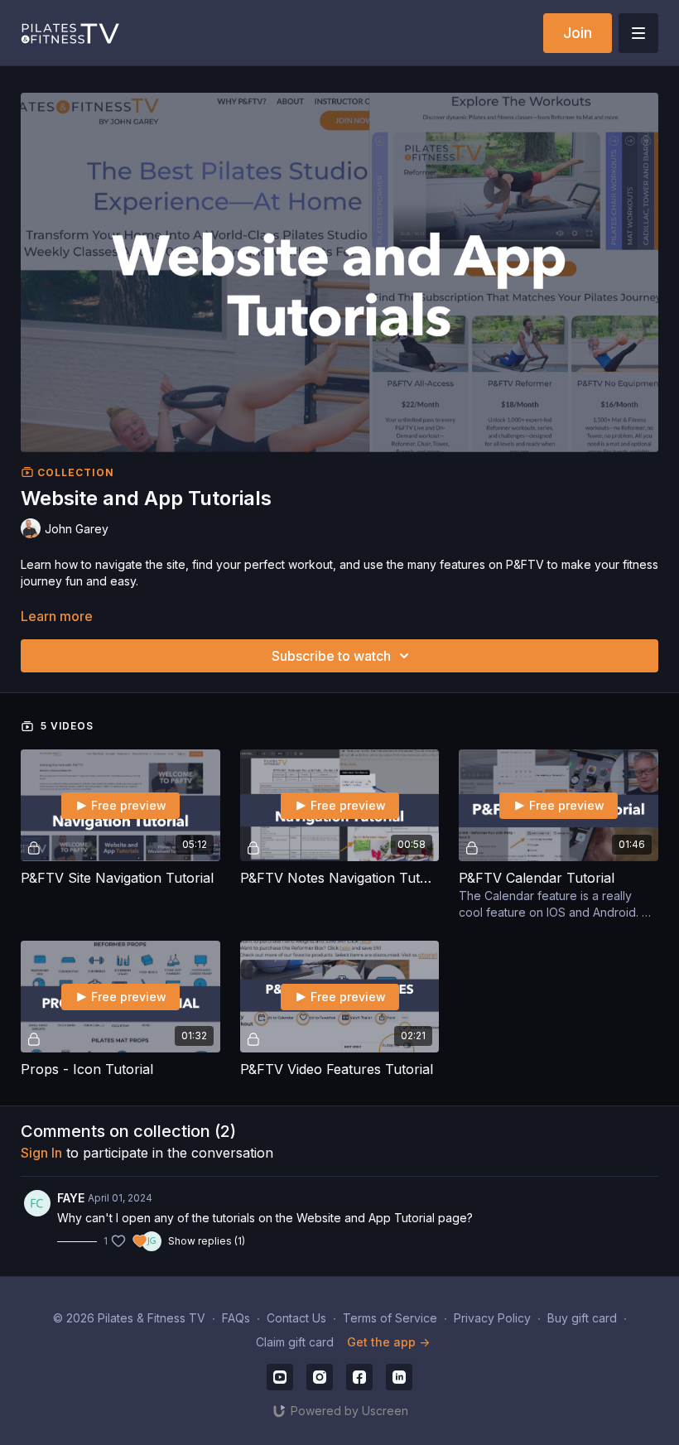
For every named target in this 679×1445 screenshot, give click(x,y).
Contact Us (296, 1318)
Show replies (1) (206, 1241)
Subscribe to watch (331, 656)
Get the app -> (388, 1342)
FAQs (236, 1318)
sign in (41, 1152)
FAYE (70, 1198)
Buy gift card (582, 1318)
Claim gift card (295, 1342)
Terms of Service (390, 1318)
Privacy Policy (492, 1318)
